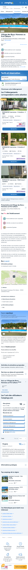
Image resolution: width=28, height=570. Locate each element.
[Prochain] (25, 104)
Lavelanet (10, 537)
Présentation (17, 11)
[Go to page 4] (14, 109)
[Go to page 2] (13, 177)
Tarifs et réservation (20, 566)
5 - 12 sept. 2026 (4, 568)
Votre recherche (5, 77)
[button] (3, 565)
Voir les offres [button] (14, 129)
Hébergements (9, 11)
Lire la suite (22, 66)
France (3, 537)
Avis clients (5, 390)
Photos (2, 11)
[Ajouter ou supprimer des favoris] (23, 7)
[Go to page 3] (13, 109)
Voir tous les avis (23, 44)
